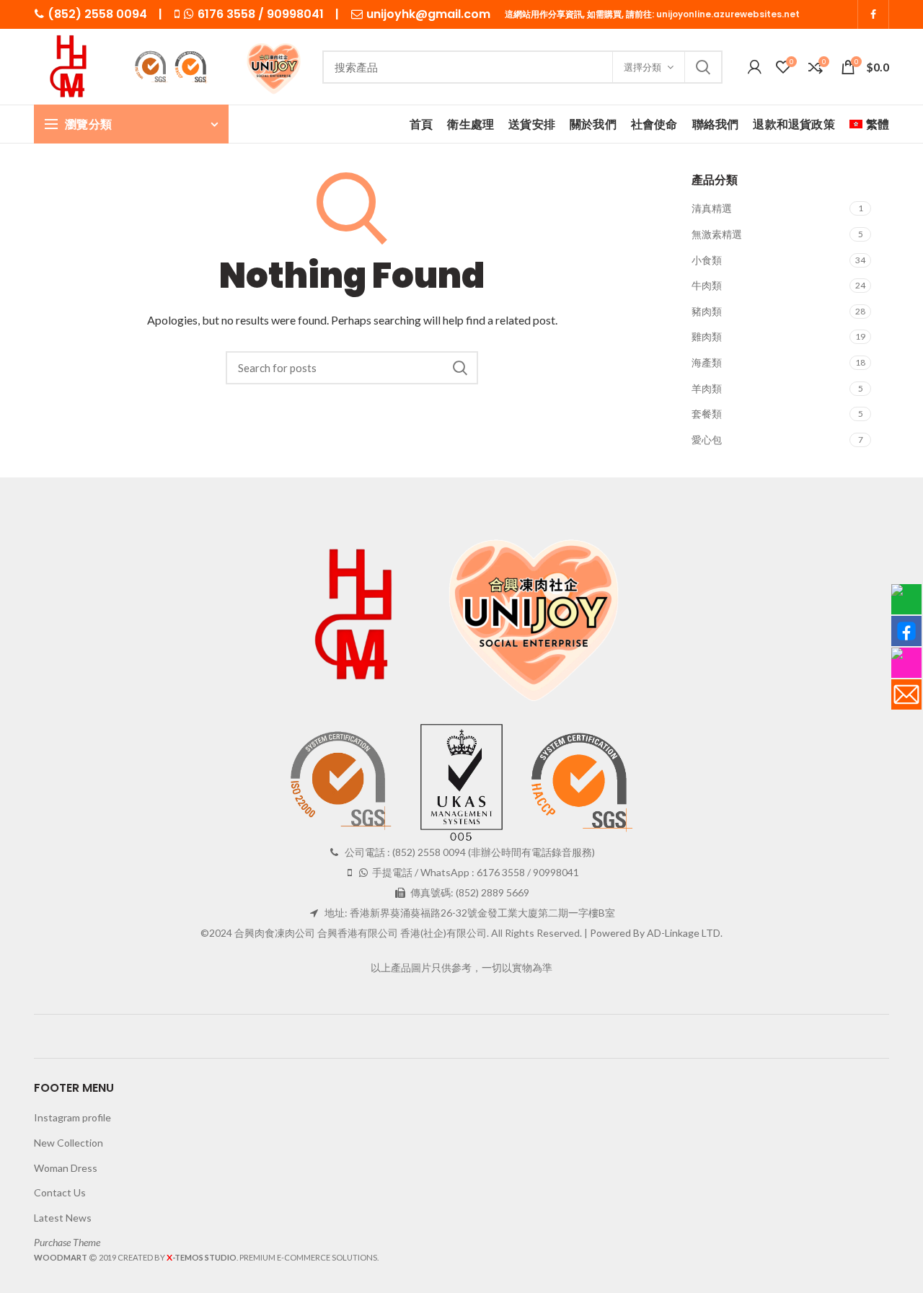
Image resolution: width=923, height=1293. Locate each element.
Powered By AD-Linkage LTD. (656, 933)
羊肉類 (707, 388)
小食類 (707, 260)
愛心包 (707, 439)
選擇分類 (642, 67)
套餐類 (707, 413)
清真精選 (712, 208)
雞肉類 (707, 336)
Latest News (63, 1218)
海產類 (707, 362)
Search (703, 67)
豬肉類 (707, 311)
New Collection (68, 1143)
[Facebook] (873, 14)
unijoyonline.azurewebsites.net (728, 14)
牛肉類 (707, 285)
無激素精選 (717, 234)
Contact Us (60, 1192)
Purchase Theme (67, 1242)
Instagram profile (72, 1117)
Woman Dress (65, 1168)
